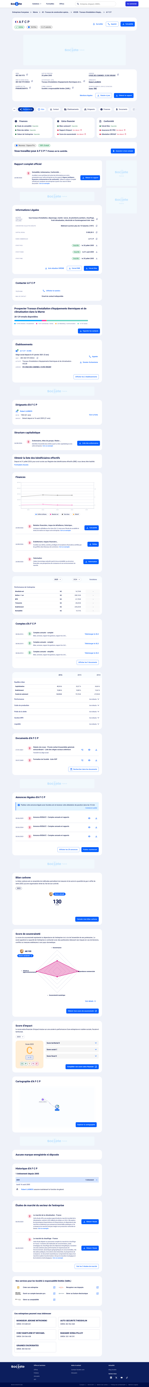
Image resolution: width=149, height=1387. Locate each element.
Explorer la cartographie (86, 1125)
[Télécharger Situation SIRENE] (97, 252)
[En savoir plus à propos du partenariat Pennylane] (97, 1293)
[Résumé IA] (82, 749)
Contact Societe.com (77, 1369)
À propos (82, 1384)
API (35, 1379)
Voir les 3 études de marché (86, 1266)
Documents (123, 109)
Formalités (50, 4)
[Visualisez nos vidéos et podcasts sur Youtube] (121, 1377)
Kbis (42, 109)
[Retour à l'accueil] (18, 1366)
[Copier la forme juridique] (73, 88)
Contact (56, 109)
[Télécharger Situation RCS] (97, 245)
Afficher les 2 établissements (86, 377)
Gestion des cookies (102, 1384)
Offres (61, 4)
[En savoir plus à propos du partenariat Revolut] (54, 1293)
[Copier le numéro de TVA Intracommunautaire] (30, 88)
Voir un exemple (44, 183)
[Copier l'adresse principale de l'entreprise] (118, 75)
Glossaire (74, 1373)
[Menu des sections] (14, 109)
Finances (107, 109)
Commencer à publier (91, 808)
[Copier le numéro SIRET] (32, 81)
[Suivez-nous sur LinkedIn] (111, 1377)
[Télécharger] (96, 749)
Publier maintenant (90, 850)
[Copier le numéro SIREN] (27, 75)
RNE (95, 88)
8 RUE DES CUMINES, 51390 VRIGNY (102, 75)
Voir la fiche (93, 415)
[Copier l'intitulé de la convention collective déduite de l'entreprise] (97, 226)
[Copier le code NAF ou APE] (84, 81)
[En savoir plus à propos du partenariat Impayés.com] (97, 1287)
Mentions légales (86, 95)
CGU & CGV (91, 1384)
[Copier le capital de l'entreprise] (97, 232)
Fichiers (36, 1373)
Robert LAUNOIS (95, 82)
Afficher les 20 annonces (68, 850)
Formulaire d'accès (21, 465)
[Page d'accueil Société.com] (16, 4)
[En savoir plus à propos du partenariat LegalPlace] (54, 1287)
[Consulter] (89, 749)
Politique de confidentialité (118, 1384)
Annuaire (37, 1376)
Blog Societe (112, 1369)
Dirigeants (91, 109)
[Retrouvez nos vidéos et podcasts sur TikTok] (127, 1377)
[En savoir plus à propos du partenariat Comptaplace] (54, 1299)
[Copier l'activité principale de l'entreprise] (97, 219)
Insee (91, 88)
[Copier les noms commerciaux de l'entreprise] (97, 239)
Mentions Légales (133, 1384)
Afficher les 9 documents (87, 662)
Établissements (73, 109)
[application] (57, 495)
